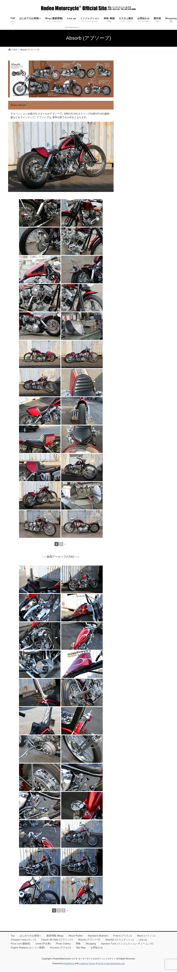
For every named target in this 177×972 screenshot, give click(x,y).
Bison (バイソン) (146, 935)
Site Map (81, 947)
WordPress (69, 963)
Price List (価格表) (20, 943)
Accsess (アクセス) (60, 947)
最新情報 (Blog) (54, 935)
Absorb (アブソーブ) (89, 939)
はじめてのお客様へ (30, 935)
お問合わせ (97, 947)
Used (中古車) (43, 943)
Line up (143, 939)
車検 (78, 943)
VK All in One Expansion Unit (111, 963)
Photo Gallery (63, 943)
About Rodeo (75, 935)
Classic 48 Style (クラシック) (57, 939)
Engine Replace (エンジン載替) (28, 947)
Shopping (91, 943)
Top (13, 935)
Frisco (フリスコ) (122, 935)
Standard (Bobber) (98, 935)
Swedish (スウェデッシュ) (119, 939)
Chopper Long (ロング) (23, 939)
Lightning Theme (87, 963)
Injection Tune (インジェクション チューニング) (127, 943)
